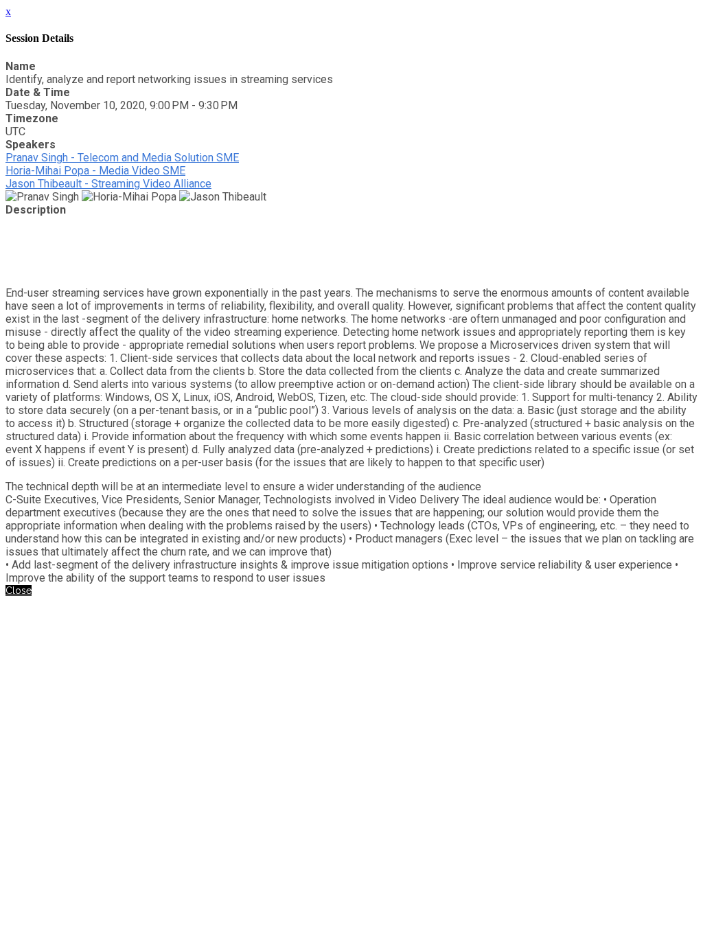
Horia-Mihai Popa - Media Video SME (95, 170)
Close (18, 590)
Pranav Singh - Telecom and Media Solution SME (122, 157)
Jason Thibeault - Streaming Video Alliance (108, 183)
